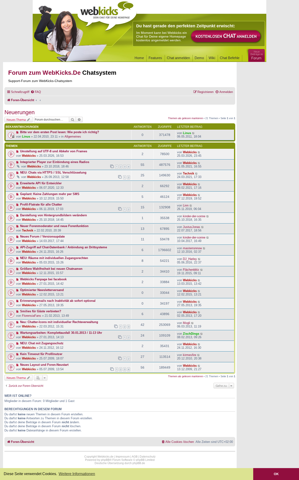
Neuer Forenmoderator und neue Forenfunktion (54, 226)
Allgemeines (72, 136)
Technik (188, 173)
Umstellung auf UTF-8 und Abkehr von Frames (53, 151)
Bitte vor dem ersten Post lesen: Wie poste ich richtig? (59, 132)
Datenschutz (148, 456)
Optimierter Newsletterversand (42, 290)
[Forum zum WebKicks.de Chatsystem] (255, 54)
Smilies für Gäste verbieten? (40, 311)
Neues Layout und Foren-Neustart (44, 364)
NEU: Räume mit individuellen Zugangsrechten (54, 258)
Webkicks (29, 155)
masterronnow (192, 248)
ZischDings (191, 333)
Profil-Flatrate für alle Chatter (41, 204)
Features (155, 58)
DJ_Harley (190, 259)
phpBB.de (138, 463)
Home (139, 58)
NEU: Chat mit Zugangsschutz (42, 343)
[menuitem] (36, 92)
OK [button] (276, 474)
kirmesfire (189, 355)
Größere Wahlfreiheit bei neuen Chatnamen (51, 268)
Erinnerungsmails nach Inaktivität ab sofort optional (58, 300)
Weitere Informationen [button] (77, 474)
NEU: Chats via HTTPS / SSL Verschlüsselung (53, 172)
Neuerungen (19, 112)
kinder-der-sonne (194, 216)
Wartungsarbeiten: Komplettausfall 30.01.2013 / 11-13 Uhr (61, 332)
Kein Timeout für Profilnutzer (41, 354)
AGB (135, 456)
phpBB (105, 460)
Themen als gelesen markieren (185, 118)
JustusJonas (191, 227)
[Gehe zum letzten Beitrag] (193, 133)
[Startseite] (107, 14)
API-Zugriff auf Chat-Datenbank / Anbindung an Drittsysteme (63, 247)
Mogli (186, 323)
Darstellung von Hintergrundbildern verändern (53, 215)
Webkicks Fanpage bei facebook (43, 279)
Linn (186, 205)
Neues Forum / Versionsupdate (42, 236)
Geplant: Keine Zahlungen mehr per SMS (49, 194)
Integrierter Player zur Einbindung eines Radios (54, 162)
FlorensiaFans (31, 315)
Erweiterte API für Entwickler (41, 183)
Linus (26, 136)
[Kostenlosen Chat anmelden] (226, 36)
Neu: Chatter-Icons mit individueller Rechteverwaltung (59, 322)
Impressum (123, 456)
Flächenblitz (191, 269)
